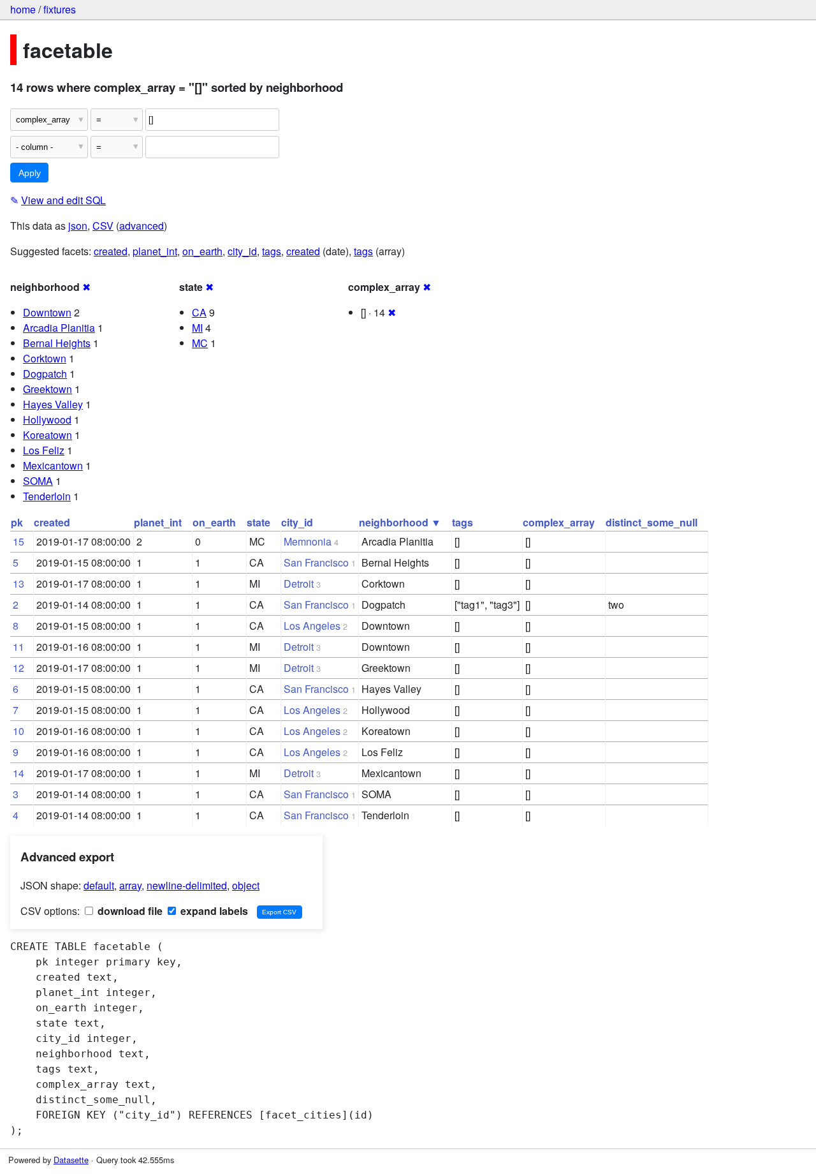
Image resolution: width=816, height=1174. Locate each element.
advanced (141, 225)
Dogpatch (45, 373)
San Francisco (316, 562)
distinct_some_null (651, 522)
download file (129, 910)
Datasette (71, 1160)
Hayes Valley (53, 404)
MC (200, 343)
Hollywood (47, 419)
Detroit (299, 583)
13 (18, 583)
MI (197, 327)
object (245, 885)
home (23, 9)
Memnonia (308, 541)
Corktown (44, 358)
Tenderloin (47, 496)
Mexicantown (53, 465)
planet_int (155, 251)
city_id (242, 251)
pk (17, 522)
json (77, 225)
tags (271, 251)
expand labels (213, 910)
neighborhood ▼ (400, 522)
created (110, 251)
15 (18, 541)
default (99, 885)
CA (199, 312)
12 (18, 667)
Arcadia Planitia (59, 327)
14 (18, 773)
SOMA (38, 480)
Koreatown (47, 434)
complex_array (559, 522)
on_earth (202, 251)
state (258, 522)
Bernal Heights (57, 343)
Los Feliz (43, 450)
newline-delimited (187, 885)
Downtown (47, 312)
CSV (102, 225)
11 (18, 646)
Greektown (47, 389)
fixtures (59, 9)
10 (18, 731)
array (130, 885)
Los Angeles (312, 625)
